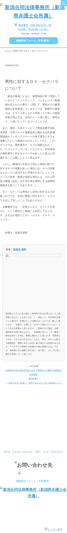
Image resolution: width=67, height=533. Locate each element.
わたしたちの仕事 (16, 413)
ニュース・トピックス (34, 70)
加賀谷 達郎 (19, 249)
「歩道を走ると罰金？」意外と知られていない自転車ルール (34, 383)
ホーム (8, 51)
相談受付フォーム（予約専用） (33, 40)
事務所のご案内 (16, 399)
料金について (16, 427)
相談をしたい (50, 413)
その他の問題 (13, 70)
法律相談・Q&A (14, 75)
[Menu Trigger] (64, 3)
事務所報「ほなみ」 (50, 427)
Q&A (16, 441)
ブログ (38, 451)
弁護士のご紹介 (50, 399)
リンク (46, 451)
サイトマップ (57, 451)
